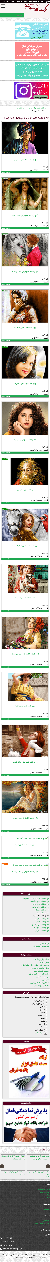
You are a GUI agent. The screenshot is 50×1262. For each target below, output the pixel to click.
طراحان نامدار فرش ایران (39, 982)
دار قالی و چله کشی (41, 985)
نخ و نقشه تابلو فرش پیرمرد (25, 489)
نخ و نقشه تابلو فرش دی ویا (25, 439)
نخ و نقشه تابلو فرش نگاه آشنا (25, 327)
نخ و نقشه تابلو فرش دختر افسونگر (25, 545)
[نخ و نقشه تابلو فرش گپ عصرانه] (35, 1162)
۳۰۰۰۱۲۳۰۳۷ (35, 1)
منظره (43, 1012)
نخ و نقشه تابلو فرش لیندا (25, 597)
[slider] (6, 156)
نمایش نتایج (39, 1032)
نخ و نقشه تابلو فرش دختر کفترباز (25, 762)
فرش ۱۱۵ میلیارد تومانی (40, 968)
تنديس (42, 1018)
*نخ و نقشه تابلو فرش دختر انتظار (25, 215)
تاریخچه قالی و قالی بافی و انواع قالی (35, 965)
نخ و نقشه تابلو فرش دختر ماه (25, 383)
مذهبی (42, 1006)
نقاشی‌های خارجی (38, 1003)
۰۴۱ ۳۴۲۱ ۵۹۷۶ (8, 1)
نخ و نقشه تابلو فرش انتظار (25, 705)
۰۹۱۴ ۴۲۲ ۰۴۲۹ (22, 1)
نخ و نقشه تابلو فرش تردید (25, 844)
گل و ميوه (41, 1024)
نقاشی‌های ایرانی (39, 1000)
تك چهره (41, 1015)
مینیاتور (42, 1009)
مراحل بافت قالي (42, 976)
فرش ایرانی (44, 962)
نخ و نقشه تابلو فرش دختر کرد (25, 159)
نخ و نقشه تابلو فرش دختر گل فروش (25, 653)
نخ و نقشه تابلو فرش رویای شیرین (25, 818)
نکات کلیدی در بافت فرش (39, 974)
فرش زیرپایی (40, 1029)
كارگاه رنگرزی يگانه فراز (40, 959)
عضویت (46, 1)
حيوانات (42, 1026)
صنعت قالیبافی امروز (41, 971)
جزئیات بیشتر (6, 172)
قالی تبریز (45, 979)
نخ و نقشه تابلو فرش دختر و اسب (25, 271)
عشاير (43, 1021)
